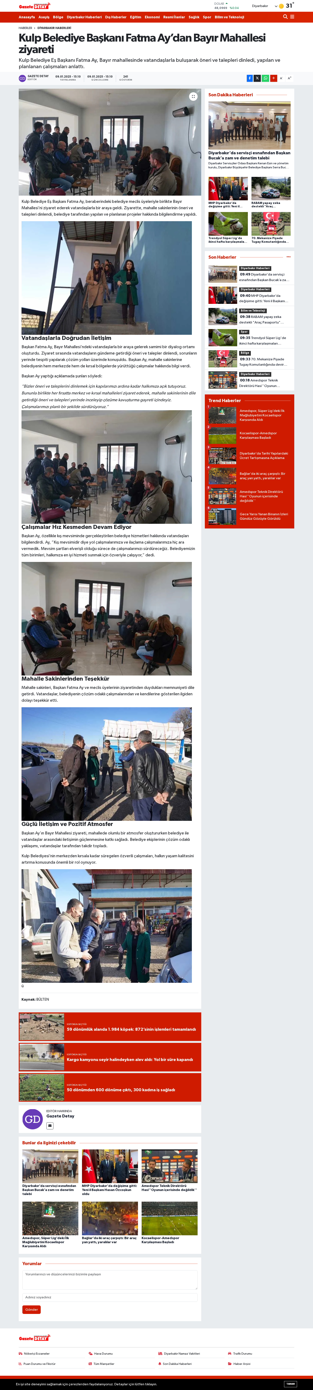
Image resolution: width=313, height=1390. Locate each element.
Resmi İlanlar (174, 17)
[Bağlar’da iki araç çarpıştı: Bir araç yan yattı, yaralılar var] (110, 1218)
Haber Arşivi (242, 1363)
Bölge (58, 17)
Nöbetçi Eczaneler (37, 1353)
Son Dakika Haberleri (177, 1363)
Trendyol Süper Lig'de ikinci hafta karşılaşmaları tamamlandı (262, 341)
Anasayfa (27, 17)
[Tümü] (289, 257)
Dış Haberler (115, 17)
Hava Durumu (103, 1353)
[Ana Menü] (291, 17)
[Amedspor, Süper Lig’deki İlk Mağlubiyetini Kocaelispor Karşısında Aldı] (50, 1218)
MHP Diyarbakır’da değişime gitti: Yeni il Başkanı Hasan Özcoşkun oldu (109, 1190)
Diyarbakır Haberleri (84, 17)
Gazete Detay (60, 1116)
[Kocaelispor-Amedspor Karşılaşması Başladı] (170, 1218)
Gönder (31, 1310)
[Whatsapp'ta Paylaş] (265, 78)
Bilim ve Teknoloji (229, 17)
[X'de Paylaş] (257, 78)
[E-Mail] (49, 1125)
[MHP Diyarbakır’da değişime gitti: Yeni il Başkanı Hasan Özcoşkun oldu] (110, 1166)
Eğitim (135, 17)
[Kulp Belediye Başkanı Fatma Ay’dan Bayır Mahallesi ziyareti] (110, 142)
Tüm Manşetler (103, 1363)
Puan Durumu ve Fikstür (40, 1363)
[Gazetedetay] (35, 6)
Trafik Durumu (242, 1353)
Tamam (290, 1384)
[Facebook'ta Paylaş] (250, 78)
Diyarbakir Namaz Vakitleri (182, 1353)
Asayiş (44, 17)
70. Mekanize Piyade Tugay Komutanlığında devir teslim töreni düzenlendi (261, 362)
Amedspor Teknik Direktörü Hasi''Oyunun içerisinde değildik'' (258, 383)
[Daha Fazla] (273, 78)
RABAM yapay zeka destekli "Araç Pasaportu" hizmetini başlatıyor (260, 320)
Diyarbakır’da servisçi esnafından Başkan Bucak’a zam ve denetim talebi (49, 1190)
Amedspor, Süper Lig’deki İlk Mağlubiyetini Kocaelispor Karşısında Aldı (45, 1242)
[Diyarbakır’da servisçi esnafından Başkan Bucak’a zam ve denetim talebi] (50, 1166)
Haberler (25, 28)
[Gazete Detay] (32, 1119)
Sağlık (194, 17)
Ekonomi (152, 17)
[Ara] (286, 17)
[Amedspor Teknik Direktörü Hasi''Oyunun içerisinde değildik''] (170, 1166)
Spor (207, 17)
